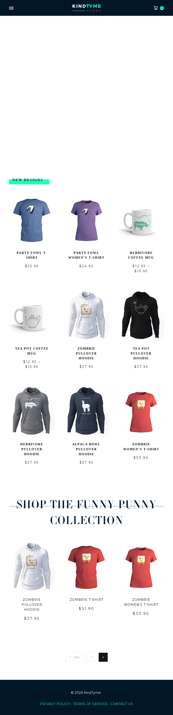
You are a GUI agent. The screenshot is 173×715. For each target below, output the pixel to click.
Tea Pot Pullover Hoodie (141, 353)
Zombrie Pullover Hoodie (86, 353)
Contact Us (122, 704)
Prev (77, 657)
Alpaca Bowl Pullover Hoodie (86, 449)
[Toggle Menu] (11, 8)
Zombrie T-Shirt (86, 600)
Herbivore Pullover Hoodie (31, 449)
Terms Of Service (90, 704)
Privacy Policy (55, 704)
